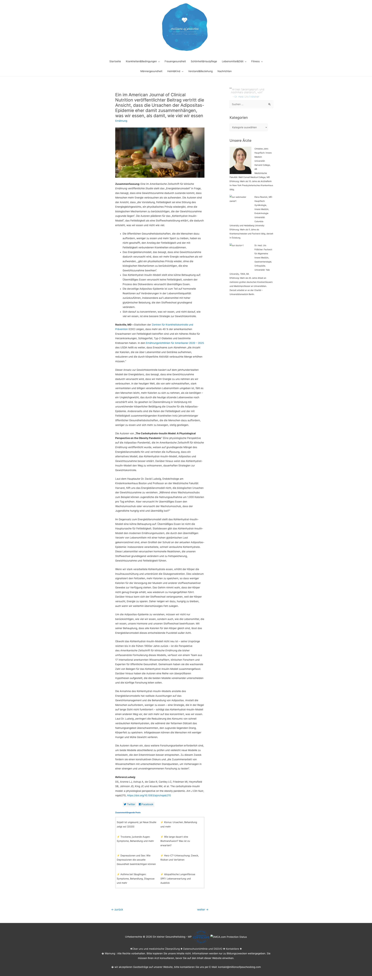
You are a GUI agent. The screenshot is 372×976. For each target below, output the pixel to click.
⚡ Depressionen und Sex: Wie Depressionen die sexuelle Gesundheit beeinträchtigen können (136, 860)
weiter (202, 909)
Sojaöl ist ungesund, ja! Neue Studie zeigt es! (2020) (136, 824)
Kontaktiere (232, 948)
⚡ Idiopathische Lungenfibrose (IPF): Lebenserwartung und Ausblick (177, 878)
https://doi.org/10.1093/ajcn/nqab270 (149, 795)
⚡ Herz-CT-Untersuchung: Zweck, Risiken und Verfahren (179, 857)
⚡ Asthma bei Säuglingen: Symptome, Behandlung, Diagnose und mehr (135, 878)
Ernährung (121, 120)
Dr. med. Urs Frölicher (247, 96)
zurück (117, 909)
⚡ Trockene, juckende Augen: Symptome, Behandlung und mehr (135, 839)
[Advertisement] (251, 356)
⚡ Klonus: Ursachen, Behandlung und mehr (178, 824)
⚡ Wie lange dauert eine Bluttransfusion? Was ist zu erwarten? (175, 841)
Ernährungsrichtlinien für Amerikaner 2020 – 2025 (175, 343)
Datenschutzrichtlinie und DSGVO (202, 948)
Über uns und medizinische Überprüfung (156, 948)
